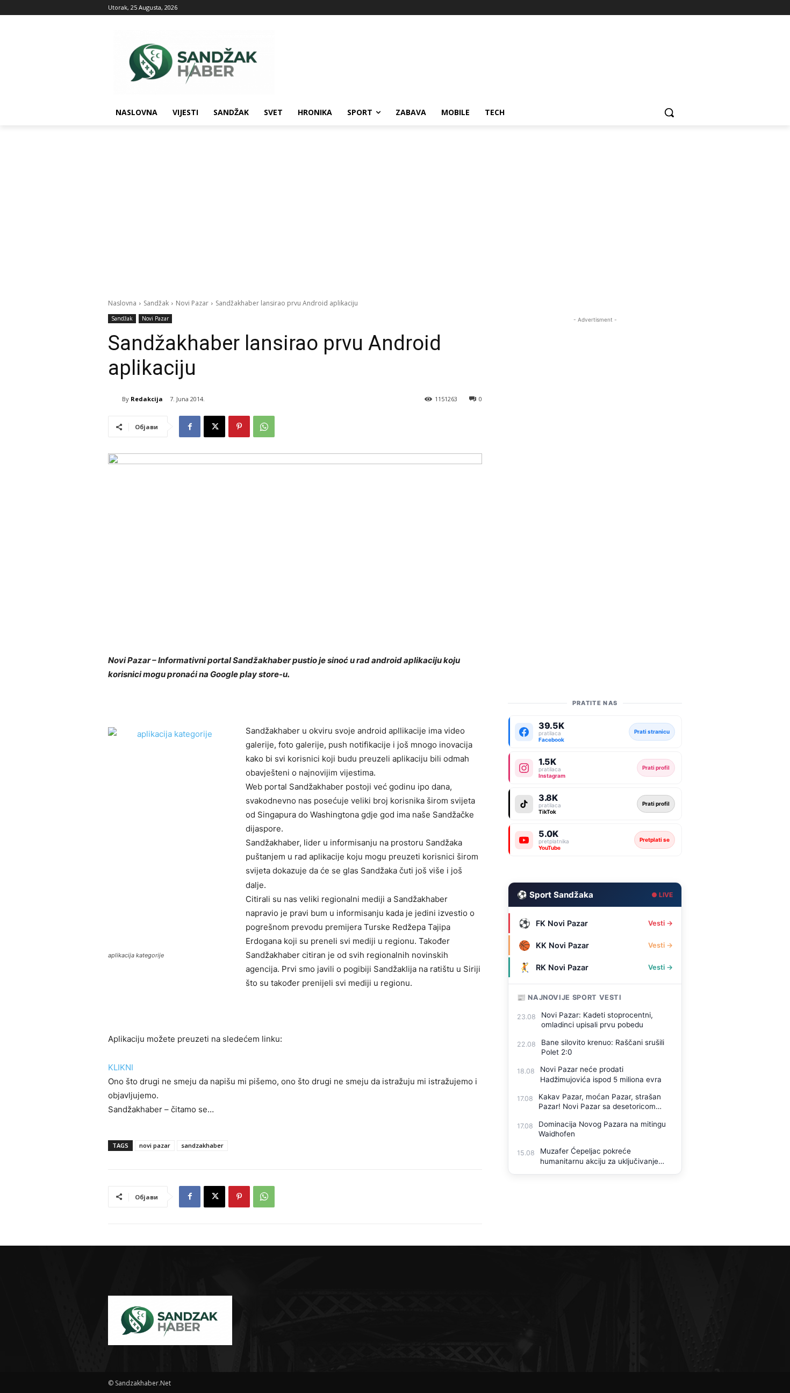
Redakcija (147, 399)
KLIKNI (120, 1067)
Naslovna (122, 303)
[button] (669, 112)
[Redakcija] (115, 399)
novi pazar (154, 1145)
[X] (214, 426)
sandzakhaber (202, 1145)
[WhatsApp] (264, 426)
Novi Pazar (192, 303)
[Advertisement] (395, 206)
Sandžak (156, 303)
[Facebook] (189, 426)
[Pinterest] (239, 426)
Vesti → (660, 923)
